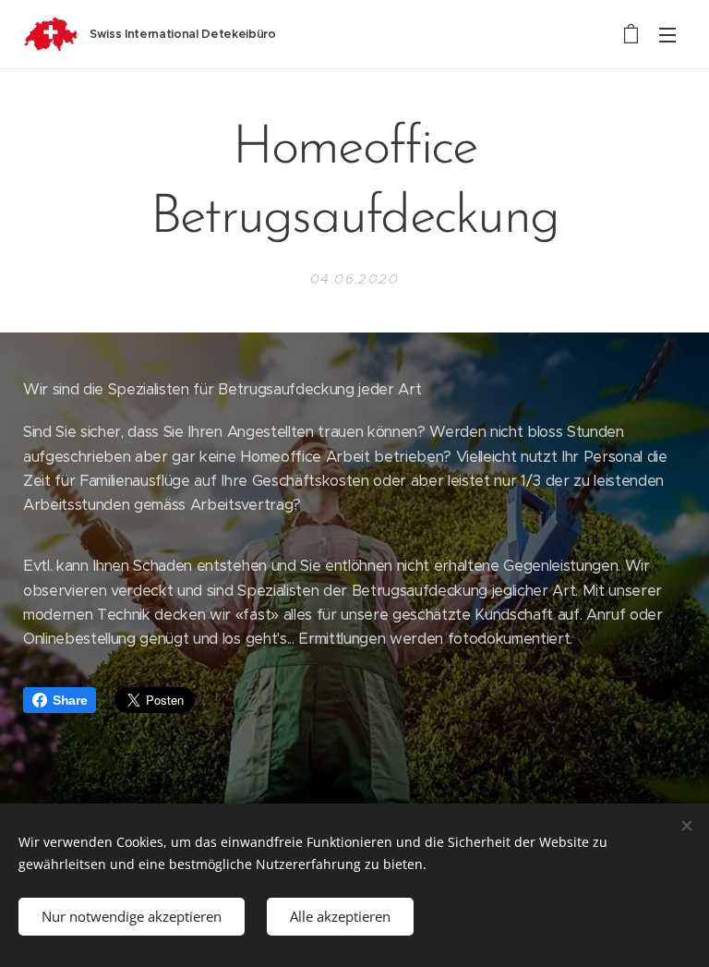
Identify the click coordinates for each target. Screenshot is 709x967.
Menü (667, 34)
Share (70, 700)
